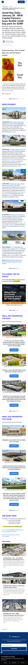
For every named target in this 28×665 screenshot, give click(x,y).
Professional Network (11, 531)
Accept (5, 662)
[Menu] (26, 2)
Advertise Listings (6, 534)
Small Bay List (5, 6)
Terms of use (17, 658)
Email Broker (14, 349)
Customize (14, 662)
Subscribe (21, 1)
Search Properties (6, 529)
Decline (22, 662)
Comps (4, 531)
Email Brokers (14, 445)
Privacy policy (9, 658)
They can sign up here (7, 90)
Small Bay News (19, 529)
